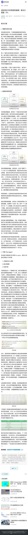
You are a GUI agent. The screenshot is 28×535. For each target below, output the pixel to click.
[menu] (25, 2)
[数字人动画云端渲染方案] (5, 499)
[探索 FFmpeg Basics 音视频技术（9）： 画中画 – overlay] (5, 484)
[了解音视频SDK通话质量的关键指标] (5, 522)
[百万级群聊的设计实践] (5, 507)
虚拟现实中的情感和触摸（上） (15, 449)
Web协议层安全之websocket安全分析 (16, 490)
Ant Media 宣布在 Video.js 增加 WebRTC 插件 (18, 513)
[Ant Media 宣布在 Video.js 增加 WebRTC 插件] (5, 514)
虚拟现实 (3, 16)
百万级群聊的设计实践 (16, 505)
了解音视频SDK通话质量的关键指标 (18, 521)
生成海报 (5, 474)
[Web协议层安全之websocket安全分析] (5, 491)
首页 (2, 5)
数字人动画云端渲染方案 (17, 497)
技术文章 (3, 17)
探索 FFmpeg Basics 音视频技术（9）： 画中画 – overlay (18, 483)
